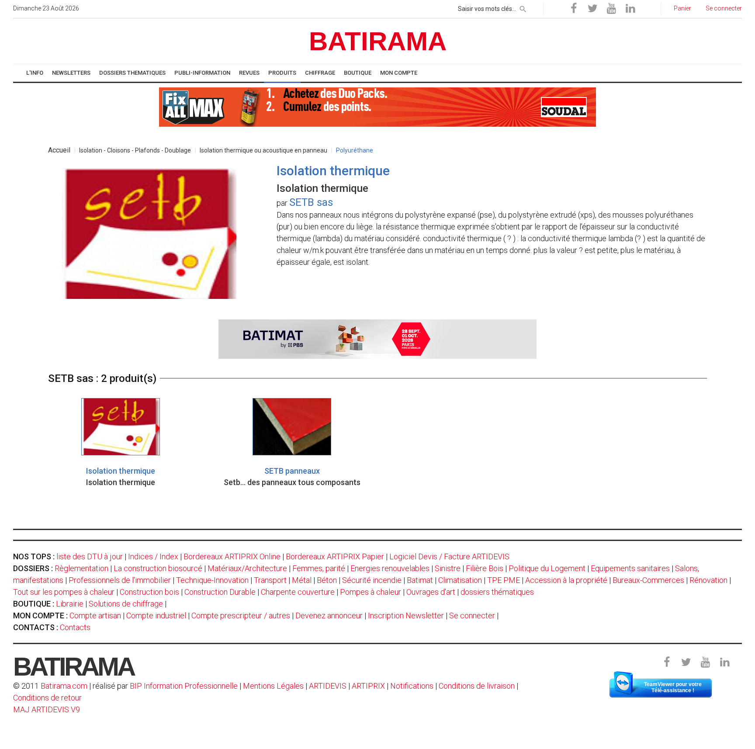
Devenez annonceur (329, 615)
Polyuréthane (354, 150)
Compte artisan (95, 615)
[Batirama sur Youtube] (611, 8)
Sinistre (448, 568)
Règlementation (81, 568)
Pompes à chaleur (370, 591)
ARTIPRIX (368, 685)
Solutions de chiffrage (126, 603)
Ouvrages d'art (430, 591)
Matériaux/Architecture (247, 568)
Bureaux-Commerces (648, 580)
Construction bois (149, 591)
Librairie (69, 603)
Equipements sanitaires (630, 568)
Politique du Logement (547, 568)
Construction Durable (220, 591)
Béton (327, 580)
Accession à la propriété (566, 580)
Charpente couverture (298, 591)
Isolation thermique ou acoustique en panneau (263, 150)
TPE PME (503, 580)
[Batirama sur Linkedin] (630, 8)
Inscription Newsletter (406, 615)
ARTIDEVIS (327, 685)
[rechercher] (523, 7)
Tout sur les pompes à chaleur (63, 591)
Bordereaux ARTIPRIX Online (232, 556)
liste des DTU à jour (89, 556)
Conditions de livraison (477, 685)
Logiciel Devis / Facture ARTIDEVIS (449, 556)
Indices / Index (153, 556)
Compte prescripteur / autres (240, 615)
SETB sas (311, 202)
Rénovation (708, 580)
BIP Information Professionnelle (184, 685)
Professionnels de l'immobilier (120, 580)
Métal (302, 580)
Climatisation (460, 580)
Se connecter (472, 615)
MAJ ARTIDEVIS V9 (46, 709)
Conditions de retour (47, 697)
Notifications (412, 685)
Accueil (59, 150)
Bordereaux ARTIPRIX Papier (335, 556)
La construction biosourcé (158, 568)
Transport (270, 580)
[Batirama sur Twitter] (592, 8)
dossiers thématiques (497, 591)
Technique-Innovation (212, 580)
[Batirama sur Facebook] (573, 8)
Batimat (420, 580)
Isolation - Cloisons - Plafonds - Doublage (135, 150)
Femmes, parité (318, 568)
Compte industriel (156, 615)
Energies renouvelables (389, 568)
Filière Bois (484, 568)
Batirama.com (64, 685)
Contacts (75, 627)
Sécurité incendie (372, 580)
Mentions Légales (273, 685)
